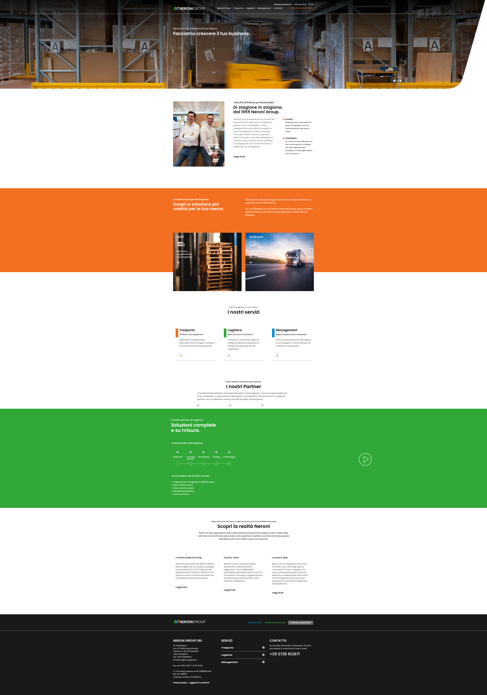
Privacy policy (180, 682)
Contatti (278, 8)
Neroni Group (223, 8)
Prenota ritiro (300, 4)
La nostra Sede (280, 557)
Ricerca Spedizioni (302, 8)
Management (264, 8)
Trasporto (238, 8)
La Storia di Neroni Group (189, 557)
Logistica (250, 8)
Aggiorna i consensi (199, 682)
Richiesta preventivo (283, 4)
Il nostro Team (231, 557)
